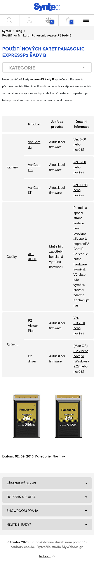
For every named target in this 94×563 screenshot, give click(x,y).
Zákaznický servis (21, 483)
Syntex (7, 30)
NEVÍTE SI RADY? (19, 524)
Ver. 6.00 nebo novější (79, 144)
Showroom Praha (22, 510)
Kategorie (22, 67)
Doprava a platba (21, 496)
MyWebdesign (72, 546)
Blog (19, 30)
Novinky (58, 456)
